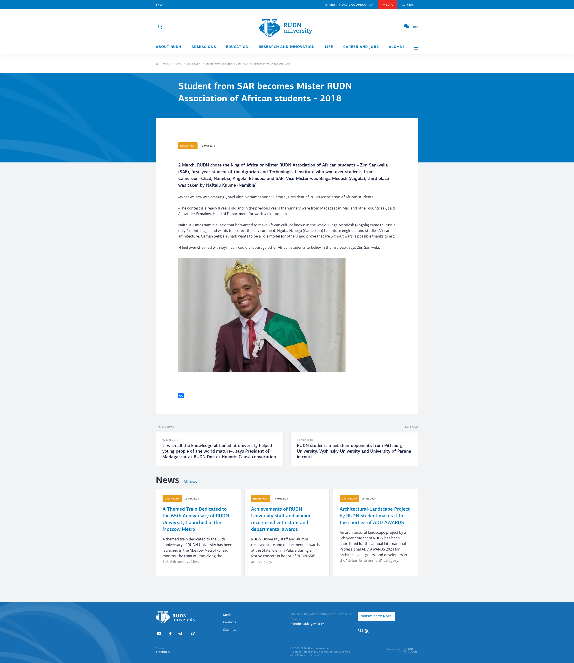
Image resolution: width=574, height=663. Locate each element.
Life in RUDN (193, 63)
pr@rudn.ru (163, 652)
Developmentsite (393, 650)
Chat (414, 27)
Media (388, 4)
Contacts (408, 4)
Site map (229, 629)
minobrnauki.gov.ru (305, 624)
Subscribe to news (376, 616)
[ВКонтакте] (181, 395)
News (178, 63)
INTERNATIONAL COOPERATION (349, 4)
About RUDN (168, 47)
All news (190, 482)
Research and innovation (287, 47)
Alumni (396, 47)
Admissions (203, 47)
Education (237, 47)
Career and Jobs (361, 47)
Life (329, 47)
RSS (361, 630)
